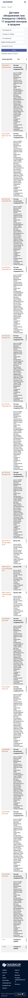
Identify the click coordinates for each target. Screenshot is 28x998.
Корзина (4, 988)
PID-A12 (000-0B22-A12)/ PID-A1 (6, 135)
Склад (4, 977)
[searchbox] (10, 46)
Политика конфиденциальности (20, 979)
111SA (4, 946)
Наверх (19, 994)
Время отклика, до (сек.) (8, 42)
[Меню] (25, 2)
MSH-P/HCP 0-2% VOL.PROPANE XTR (7, 568)
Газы (3, 975)
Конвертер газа (6, 985)
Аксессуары (5, 980)
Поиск (14, 50)
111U (3, 939)
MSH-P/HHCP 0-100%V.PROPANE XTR (6, 594)
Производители (6, 983)
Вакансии (17, 975)
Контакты (17, 984)
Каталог (4, 972)
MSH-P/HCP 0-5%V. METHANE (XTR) (6, 542)
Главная (3, 7)
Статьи (17, 972)
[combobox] (14, 46)
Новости (17, 970)
